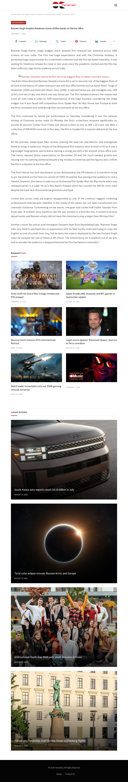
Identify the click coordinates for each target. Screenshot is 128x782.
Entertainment (18, 23)
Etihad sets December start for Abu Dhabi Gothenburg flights (50, 740)
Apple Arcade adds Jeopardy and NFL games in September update (90, 295)
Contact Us (70, 774)
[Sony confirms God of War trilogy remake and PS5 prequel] (36, 275)
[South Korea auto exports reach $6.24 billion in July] (64, 460)
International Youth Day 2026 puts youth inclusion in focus (48, 657)
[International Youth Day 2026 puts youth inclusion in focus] (64, 627)
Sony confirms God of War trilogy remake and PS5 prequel (35, 295)
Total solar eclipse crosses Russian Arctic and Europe (45, 573)
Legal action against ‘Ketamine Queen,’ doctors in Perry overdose (91, 341)
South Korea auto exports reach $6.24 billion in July (44, 489)
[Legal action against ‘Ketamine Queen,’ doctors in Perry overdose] (91, 321)
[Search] (115, 5)
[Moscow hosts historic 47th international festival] (36, 321)
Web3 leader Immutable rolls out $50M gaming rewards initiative (36, 388)
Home (13, 14)
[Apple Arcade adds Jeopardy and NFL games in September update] (91, 275)
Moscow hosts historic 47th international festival (33, 341)
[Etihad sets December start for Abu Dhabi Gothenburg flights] (64, 711)
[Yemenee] (64, 5)
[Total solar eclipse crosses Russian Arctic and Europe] (64, 543)
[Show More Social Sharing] (114, 41)
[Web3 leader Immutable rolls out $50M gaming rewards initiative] (36, 367)
